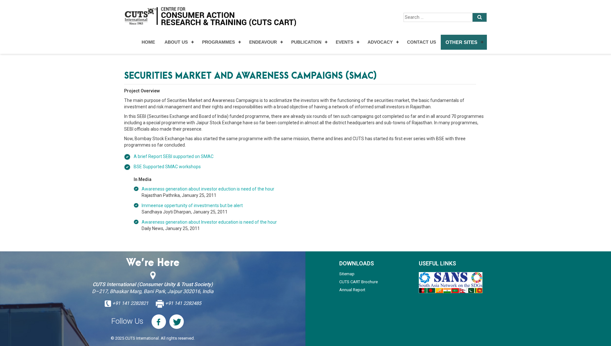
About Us (176, 42)
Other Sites (461, 42)
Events (344, 42)
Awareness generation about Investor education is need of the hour (209, 222)
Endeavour (263, 42)
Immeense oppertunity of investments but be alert (192, 205)
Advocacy (380, 42)
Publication (306, 42)
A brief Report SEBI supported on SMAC (174, 156)
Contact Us (421, 42)
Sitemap (347, 273)
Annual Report (352, 289)
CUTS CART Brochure (358, 281)
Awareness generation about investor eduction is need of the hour (208, 188)
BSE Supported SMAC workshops (167, 166)
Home (148, 42)
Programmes (218, 42)
